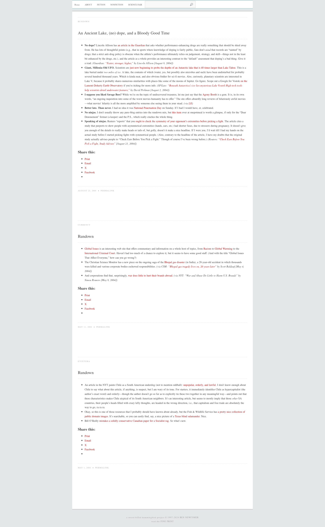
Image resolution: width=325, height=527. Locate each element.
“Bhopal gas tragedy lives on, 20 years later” (192, 266)
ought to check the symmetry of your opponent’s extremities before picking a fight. (180, 121)
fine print (167, 521)
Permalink (107, 190)
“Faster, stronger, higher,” (119, 63)
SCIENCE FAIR (135, 4)
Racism (207, 248)
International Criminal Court (100, 253)
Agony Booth (210, 94)
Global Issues (92, 248)
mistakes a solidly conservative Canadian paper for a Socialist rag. (134, 421)
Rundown (84, 21)
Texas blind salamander (187, 416)
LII (190, 103)
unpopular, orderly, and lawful (199, 385)
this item (176, 112)
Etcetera (84, 361)
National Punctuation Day (147, 108)
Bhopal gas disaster (174, 262)
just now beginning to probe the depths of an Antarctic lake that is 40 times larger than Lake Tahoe (182, 67)
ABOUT (88, 4)
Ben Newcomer (189, 517)
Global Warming (223, 248)
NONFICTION (116, 4)
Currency (84, 224)
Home (77, 4)
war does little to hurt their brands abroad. (150, 275)
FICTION (101, 4)
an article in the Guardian (131, 45)
